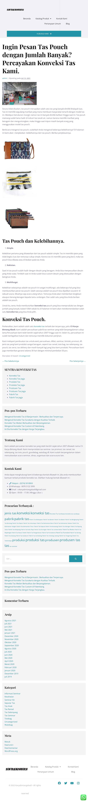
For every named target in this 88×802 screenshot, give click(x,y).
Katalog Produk (42, 18)
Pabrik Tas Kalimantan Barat (45, 523)
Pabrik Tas (13, 394)
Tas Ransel (9, 709)
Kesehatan (9, 696)
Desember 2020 (11, 636)
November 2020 (11, 639)
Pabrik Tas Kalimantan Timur (25, 526)
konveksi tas (39, 326)
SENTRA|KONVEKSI (15, 10)
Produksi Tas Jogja (17, 385)
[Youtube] (72, 783)
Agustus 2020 (10, 648)
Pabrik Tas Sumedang (35, 536)
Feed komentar (11, 748)
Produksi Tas (14, 382)
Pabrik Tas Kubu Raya (27, 529)
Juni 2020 (8, 655)
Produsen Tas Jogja (17, 391)
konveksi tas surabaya (72, 514)
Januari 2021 (10, 633)
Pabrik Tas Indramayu (29, 523)
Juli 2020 (8, 652)
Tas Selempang (11, 712)
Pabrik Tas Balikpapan (36, 519)
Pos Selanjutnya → (78, 361)
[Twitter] (66, 783)
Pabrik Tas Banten (48, 519)
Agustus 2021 (10, 620)
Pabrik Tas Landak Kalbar (54, 529)
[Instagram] (78, 783)
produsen (52, 540)
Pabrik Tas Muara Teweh (19, 532)
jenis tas (10, 513)
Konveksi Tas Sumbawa (57, 514)
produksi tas (35, 540)
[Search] (75, 558)
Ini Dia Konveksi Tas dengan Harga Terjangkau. (25, 429)
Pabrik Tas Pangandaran (34, 532)
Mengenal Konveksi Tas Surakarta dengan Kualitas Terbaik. (30, 420)
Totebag (8, 718)
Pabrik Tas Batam (59, 519)
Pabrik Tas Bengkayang (72, 519)
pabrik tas (21, 519)
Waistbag (9, 725)
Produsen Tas (15, 388)
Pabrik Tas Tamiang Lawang (50, 536)
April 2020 (9, 661)
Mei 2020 (8, 658)
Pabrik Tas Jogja (16, 397)
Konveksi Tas (14, 375)
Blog (68, 23)
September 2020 (12, 645)
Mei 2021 (8, 630)
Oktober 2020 (10, 642)
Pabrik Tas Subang (10, 536)
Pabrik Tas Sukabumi (22, 536)
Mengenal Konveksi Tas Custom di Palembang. (25, 426)
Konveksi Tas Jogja (17, 379)
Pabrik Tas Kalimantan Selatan (63, 523)
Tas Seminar (10, 715)
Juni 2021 (8, 626)
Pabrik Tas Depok (17, 523)
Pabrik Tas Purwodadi (63, 533)
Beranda (27, 18)
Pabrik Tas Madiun (68, 529)
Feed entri (9, 745)
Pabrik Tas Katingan (64, 526)
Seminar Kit (10, 700)
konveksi (23, 513)
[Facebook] (59, 783)
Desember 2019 (11, 673)
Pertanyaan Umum (52, 23)
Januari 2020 (10, 670)
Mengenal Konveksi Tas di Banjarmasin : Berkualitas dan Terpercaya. (34, 416)
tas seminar (13, 546)
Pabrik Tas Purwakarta (48, 532)
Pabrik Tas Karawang (51, 526)
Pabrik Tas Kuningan (40, 529)
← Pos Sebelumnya (10, 361)
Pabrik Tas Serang (75, 532)
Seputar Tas (10, 703)
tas (7, 545)
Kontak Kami (61, 18)
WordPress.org (11, 751)
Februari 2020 (10, 667)
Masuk (7, 741)
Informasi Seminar (13, 693)
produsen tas (70, 540)
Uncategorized (24, 356)
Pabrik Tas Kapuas (39, 526)
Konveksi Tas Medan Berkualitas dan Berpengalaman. (28, 423)
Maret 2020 (9, 664)
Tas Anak (8, 706)
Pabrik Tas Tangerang (65, 536)
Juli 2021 (8, 623)
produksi (18, 540)
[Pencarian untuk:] (44, 558)
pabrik (9, 519)
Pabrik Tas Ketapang (14, 529)
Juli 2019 (8, 676)
